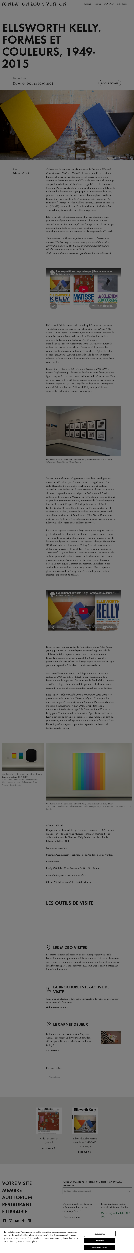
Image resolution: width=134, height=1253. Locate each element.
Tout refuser (99, 1240)
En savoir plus (100, 1234)
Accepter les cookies (99, 1247)
